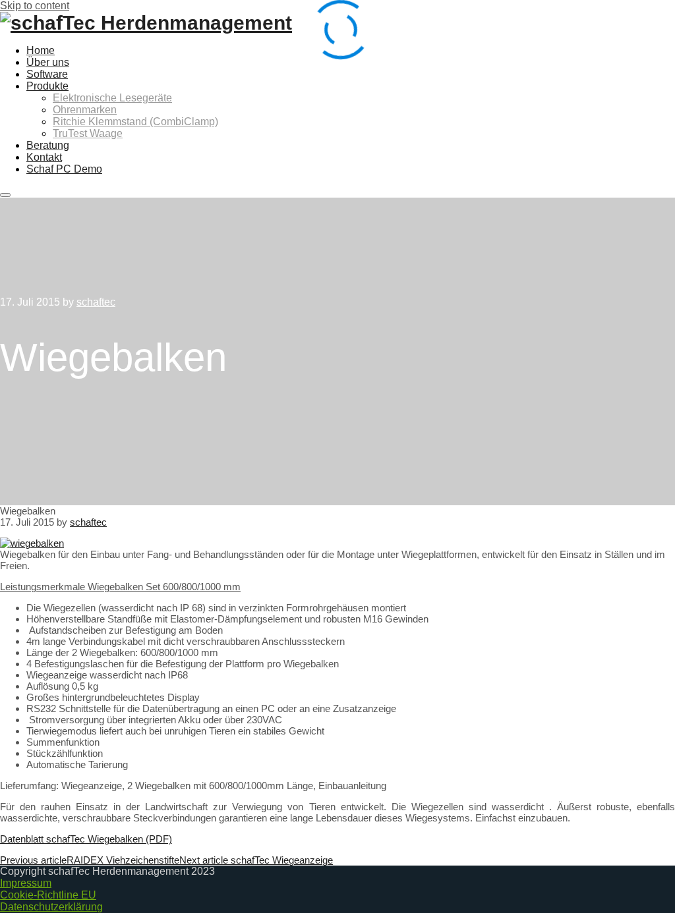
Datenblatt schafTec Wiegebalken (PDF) (86, 838)
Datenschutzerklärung (51, 906)
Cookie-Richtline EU (48, 894)
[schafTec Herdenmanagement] (146, 22)
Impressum (25, 883)
